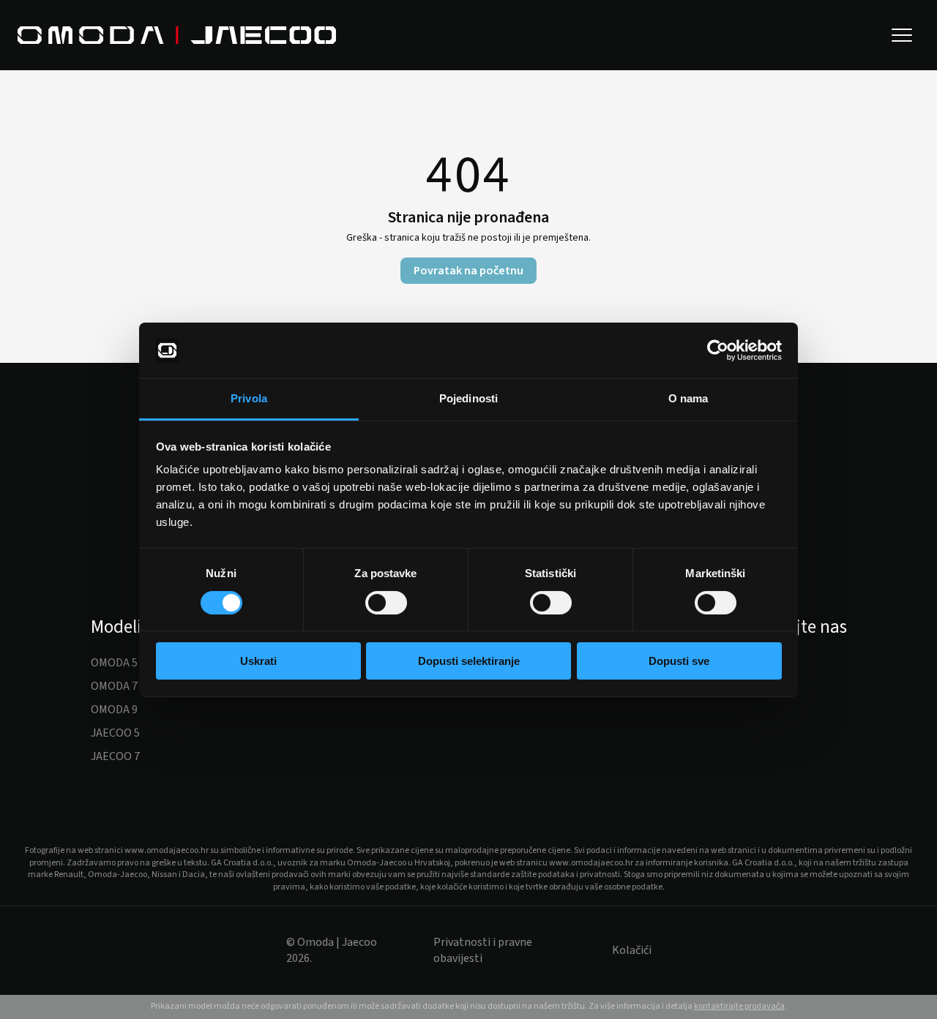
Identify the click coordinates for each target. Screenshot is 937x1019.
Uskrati (258, 661)
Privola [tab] (249, 398)
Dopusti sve (679, 661)
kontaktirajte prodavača (739, 1006)
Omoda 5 (114, 663)
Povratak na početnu (468, 271)
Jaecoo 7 (115, 756)
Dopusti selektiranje (469, 661)
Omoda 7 (114, 686)
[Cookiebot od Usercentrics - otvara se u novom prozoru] (718, 350)
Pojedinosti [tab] (468, 398)
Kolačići (632, 950)
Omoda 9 (114, 710)
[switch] (386, 602)
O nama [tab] (688, 398)
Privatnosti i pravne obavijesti (482, 950)
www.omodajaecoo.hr (166, 850)
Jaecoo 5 (115, 733)
